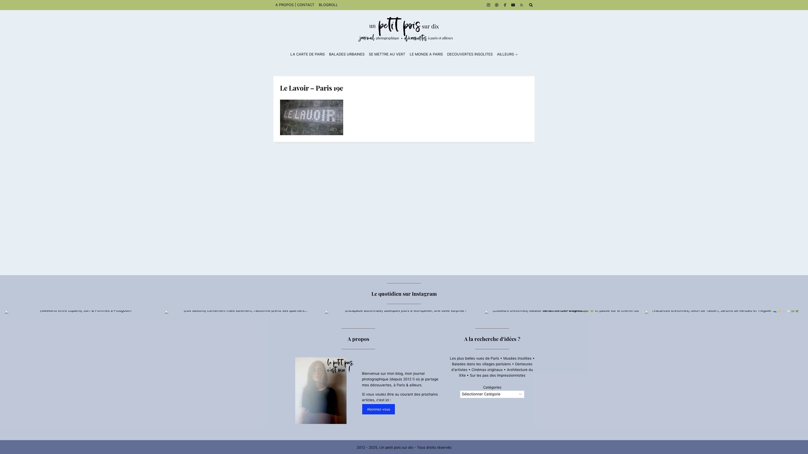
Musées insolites (517, 358)
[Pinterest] (496, 5)
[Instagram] (488, 5)
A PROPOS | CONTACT (294, 5)
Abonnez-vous (378, 409)
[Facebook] (505, 5)
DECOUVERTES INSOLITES (470, 54)
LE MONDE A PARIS (426, 54)
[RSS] (521, 5)
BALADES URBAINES (347, 54)
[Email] (513, 5)
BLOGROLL (328, 5)
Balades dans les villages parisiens (481, 364)
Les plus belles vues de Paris (474, 358)
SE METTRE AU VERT (387, 54)
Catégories (492, 387)
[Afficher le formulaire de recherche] (531, 5)
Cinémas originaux (487, 370)
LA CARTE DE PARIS (307, 54)
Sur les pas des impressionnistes (497, 375)
